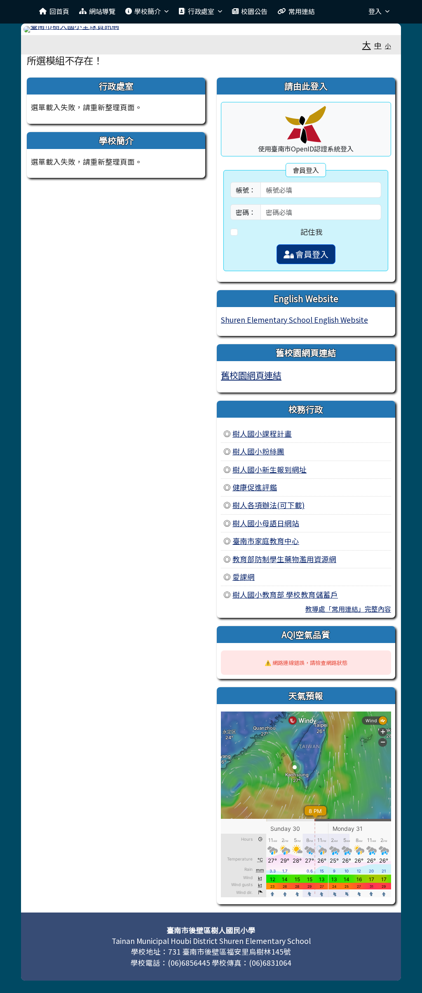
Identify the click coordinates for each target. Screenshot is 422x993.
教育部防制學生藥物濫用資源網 (284, 559)
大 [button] (366, 44)
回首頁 (59, 11)
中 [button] (378, 45)
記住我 (311, 232)
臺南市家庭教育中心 (265, 541)
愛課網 (243, 577)
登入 (375, 11)
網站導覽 (102, 11)
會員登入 (311, 254)
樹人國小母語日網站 (265, 523)
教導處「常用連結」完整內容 (348, 609)
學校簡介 (147, 11)
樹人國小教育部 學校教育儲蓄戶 (285, 594)
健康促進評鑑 (254, 487)
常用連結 (301, 11)
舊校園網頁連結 (251, 375)
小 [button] (388, 45)
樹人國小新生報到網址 (269, 469)
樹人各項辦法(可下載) (268, 505)
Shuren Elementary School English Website (294, 319)
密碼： (246, 212)
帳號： (246, 190)
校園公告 (254, 11)
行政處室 (201, 11)
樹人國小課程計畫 (262, 433)
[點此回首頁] (211, 29)
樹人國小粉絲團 (258, 451)
